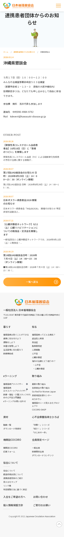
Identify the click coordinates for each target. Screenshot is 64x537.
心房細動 (36, 349)
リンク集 (7, 485)
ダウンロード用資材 (12, 428)
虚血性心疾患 (38, 338)
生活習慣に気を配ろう (13, 349)
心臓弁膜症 (37, 357)
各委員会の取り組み (41, 387)
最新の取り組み (39, 384)
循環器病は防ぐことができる (16, 334)
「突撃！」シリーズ (41, 424)
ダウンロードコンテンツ (43, 455)
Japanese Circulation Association (40, 516)
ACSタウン (37, 399)
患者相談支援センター (42, 395)
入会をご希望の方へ (14, 496)
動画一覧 (7, 424)
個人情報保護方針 (13, 505)
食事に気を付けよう (12, 338)
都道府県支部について (13, 474)
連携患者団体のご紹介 (13, 478)
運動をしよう (9, 342)
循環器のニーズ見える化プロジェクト (45, 404)
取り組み (37, 376)
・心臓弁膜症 (39, 368)
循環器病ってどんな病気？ (43, 334)
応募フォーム (9, 451)
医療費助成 (8, 353)
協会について (10, 462)
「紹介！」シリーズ (41, 428)
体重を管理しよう (11, 345)
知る (34, 326)
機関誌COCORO (12, 439)
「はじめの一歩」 (40, 432)
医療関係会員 (38, 451)
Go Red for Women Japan (44, 391)
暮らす (7, 326)
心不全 (35, 353)
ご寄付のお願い (41, 505)
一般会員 (36, 447)
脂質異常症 (37, 345)
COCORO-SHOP (39, 409)
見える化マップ (10, 481)
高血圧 (35, 342)
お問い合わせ (40, 496)
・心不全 (37, 364)
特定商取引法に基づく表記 (15, 489)
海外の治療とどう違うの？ (44, 361)
